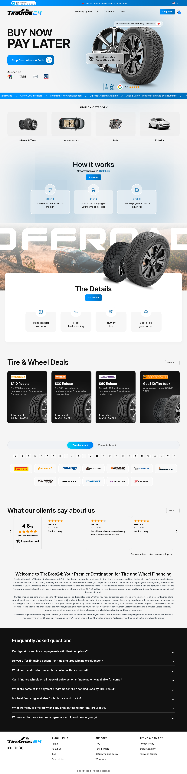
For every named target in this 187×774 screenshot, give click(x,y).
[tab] (93, 651)
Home (54, 743)
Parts (116, 140)
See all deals (93, 297)
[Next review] (177, 531)
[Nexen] (118, 481)
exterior (159, 140)
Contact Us (57, 759)
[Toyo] (93, 481)
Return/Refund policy (107, 754)
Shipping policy (148, 749)
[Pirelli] (21, 468)
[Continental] (45, 468)
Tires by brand (80, 445)
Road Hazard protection (41, 324)
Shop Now (167, 11)
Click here (104, 171)
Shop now (93, 177)
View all (171, 362)
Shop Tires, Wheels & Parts (27, 60)
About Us (56, 749)
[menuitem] (83, 11)
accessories (71, 140)
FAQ (98, 743)
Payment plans (111, 324)
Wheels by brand (107, 445)
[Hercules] (93, 468)
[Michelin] (142, 468)
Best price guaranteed (146, 324)
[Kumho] (45, 481)
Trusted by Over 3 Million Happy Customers (135, 23)
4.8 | (126, 87)
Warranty (101, 759)
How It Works (102, 749)
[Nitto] (69, 481)
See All (172, 510)
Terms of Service (149, 754)
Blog (53, 754)
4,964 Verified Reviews (28, 535)
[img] (27, 531)
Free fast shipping (76, 324)
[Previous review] (10, 531)
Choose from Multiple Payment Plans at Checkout (108, 58)
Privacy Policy (147, 743)
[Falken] (69, 468)
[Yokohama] (142, 481)
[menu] (101, 11)
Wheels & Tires (27, 140)
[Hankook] (118, 468)
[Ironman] (166, 468)
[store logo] (24, 12)
